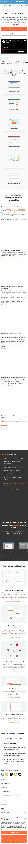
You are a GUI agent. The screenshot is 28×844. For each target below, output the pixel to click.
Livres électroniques (14, 183)
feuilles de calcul (21, 209)
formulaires (8, 212)
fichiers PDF (14, 214)
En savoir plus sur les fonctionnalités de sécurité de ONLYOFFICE (13, 484)
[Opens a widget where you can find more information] (22, 841)
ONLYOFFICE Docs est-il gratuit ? (13, 739)
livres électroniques (21, 219)
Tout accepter (14, 841)
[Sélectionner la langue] (25, 5)
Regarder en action (14, 34)
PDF (14, 165)
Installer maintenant (14, 722)
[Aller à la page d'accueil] (8, 5)
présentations (15, 210)
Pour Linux (6, 774)
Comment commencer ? (10, 743)
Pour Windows (2, 774)
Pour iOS (19, 774)
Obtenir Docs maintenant (14, 637)
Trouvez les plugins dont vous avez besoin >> (11, 257)
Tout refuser (14, 832)
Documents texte (14, 91)
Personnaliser (14, 837)
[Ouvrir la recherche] (22, 5)
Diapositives (13, 128)
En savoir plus (4, 304)
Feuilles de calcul (14, 110)
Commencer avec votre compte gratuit (14, 601)
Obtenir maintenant (14, 29)
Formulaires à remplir (14, 146)
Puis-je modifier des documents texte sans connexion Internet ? (14, 748)
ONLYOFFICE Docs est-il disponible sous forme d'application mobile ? (15, 754)
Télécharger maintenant (14, 697)
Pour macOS (11, 774)
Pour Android (15, 774)
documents (8, 209)
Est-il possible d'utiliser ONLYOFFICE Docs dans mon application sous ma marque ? (14, 761)
